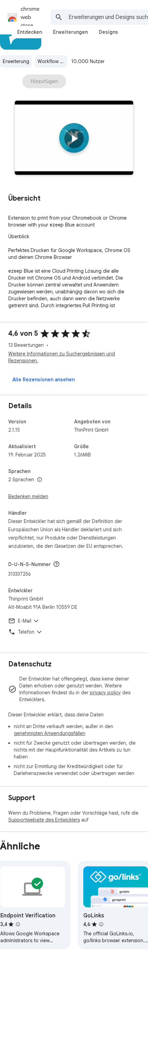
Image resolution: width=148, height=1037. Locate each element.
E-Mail (24, 621)
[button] (74, 138)
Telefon (26, 632)
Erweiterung (16, 61)
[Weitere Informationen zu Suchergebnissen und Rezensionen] (56, 564)
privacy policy (105, 692)
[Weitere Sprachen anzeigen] (39, 480)
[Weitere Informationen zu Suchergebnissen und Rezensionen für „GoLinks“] (101, 924)
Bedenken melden (28, 496)
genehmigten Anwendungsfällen (49, 733)
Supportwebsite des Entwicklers (44, 820)
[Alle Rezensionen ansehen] (43, 379)
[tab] (29, 32)
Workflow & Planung (52, 61)
